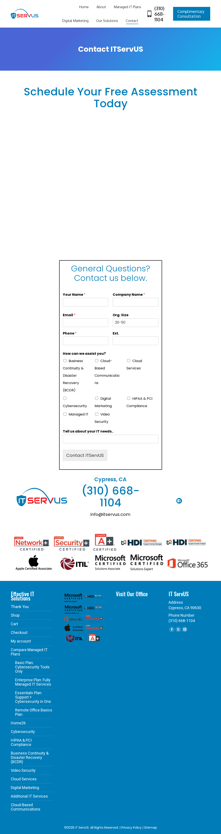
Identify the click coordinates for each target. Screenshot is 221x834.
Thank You (20, 607)
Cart (14, 624)
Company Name (129, 295)
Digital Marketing (25, 788)
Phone (70, 333)
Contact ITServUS (85, 455)
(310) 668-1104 (159, 13)
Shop (15, 615)
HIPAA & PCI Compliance (21, 742)
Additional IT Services (29, 796)
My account (21, 641)
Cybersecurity (75, 405)
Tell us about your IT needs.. (88, 431)
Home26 (18, 723)
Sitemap (150, 827)
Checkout (19, 632)
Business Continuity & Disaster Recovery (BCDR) (73, 375)
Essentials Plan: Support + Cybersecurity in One (33, 697)
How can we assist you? (84, 354)
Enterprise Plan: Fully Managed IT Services (33, 682)
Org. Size (120, 315)
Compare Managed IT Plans (29, 652)
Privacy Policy (131, 827)
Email (69, 315)
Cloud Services (24, 779)
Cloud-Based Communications (25, 807)
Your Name (74, 295)
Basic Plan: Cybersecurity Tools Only (32, 667)
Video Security (23, 770)
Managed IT (78, 414)
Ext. (116, 333)
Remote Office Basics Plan (33, 712)
